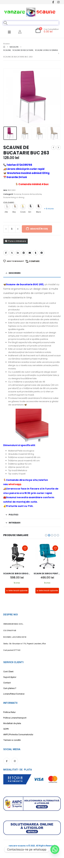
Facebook (6, 252)
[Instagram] (58, 2)
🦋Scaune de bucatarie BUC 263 (23, 284)
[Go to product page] (16, 556)
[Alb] (7, 206)
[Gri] (30, 206)
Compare (34, 261)
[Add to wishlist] (25, 548)
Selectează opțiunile (18, 590)
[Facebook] (53, 2)
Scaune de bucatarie (31, 194)
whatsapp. (15, 484)
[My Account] (20, 31)
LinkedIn (18, 252)
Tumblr (35, 252)
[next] (58, 147)
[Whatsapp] (54, 849)
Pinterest (23, 252)
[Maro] (38, 206)
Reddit (41, 252)
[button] (5, 23)
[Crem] (23, 206)
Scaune (17, 194)
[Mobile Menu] (9, 32)
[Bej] (15, 206)
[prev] (53, 147)
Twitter (11, 252)
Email (29, 252)
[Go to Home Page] (4, 47)
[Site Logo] (30, 12)
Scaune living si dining (13, 197)
